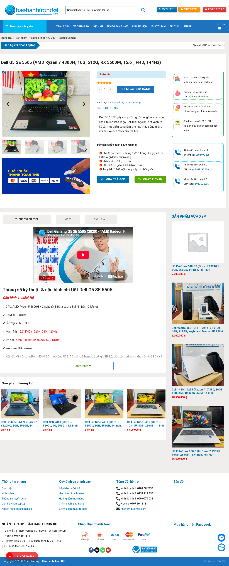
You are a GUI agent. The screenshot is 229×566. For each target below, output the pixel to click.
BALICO (222, 561)
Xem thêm (81, 366)
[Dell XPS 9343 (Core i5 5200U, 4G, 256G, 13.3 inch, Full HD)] (62, 403)
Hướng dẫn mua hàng (71, 498)
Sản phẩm (21, 37)
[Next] (84, 104)
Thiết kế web (208, 561)
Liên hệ (187, 26)
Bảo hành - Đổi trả (69, 488)
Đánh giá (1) (101, 219)
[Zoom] (6, 133)
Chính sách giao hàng (71, 503)
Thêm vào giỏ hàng (135, 89)
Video (68, 219)
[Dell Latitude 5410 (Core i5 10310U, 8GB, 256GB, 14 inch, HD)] (146, 403)
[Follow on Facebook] (91, 550)
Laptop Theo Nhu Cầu (43, 37)
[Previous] (8, 104)
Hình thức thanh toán (71, 493)
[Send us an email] (96, 550)
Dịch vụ (98, 26)
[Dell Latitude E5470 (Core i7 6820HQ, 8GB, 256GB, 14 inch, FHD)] (20, 403)
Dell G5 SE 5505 (110, 108)
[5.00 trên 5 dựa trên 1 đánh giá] (131, 82)
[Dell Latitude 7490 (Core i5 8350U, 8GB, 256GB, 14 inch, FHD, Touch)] (104, 403)
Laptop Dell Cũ (115, 102)
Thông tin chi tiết (26, 219)
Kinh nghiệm (139, 26)
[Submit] (143, 10)
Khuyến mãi (158, 26)
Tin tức (174, 26)
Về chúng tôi (81, 26)
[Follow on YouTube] (108, 550)
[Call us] (102, 550)
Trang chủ (62, 26)
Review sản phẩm (117, 26)
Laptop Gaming (67, 37)
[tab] (27, 219)
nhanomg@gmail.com (133, 508)
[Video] (6, 123)
